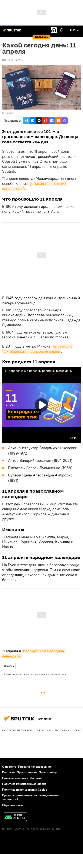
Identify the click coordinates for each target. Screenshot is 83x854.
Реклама (36, 778)
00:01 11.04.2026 (13, 60)
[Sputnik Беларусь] (12, 32)
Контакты (8, 772)
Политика (63, 730)
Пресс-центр (48, 772)
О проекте (9, 766)
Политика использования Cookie (24, 789)
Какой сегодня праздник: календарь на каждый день (35, 674)
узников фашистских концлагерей (34, 186)
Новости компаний (15, 778)
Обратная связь (12, 805)
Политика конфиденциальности (24, 784)
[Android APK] (15, 817)
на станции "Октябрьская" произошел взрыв (37, 349)
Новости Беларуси (17, 730)
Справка (9, 665)
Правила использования (35, 766)
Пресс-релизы (27, 772)
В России (43, 730)
